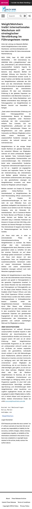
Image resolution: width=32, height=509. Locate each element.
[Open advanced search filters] (25, 16)
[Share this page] (29, 16)
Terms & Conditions (24, 502)
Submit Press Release (9, 502)
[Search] (21, 16)
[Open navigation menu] (3, 16)
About (8, 498)
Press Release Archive (19, 498)
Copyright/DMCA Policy (10, 506)
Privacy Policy (24, 506)
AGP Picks (4, 3)
